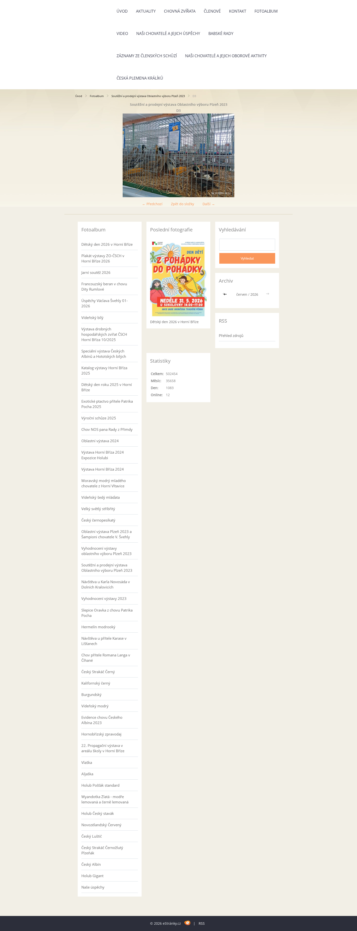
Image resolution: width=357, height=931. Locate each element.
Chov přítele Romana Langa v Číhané (105, 658)
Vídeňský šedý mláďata (100, 497)
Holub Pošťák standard (100, 785)
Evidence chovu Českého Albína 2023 (101, 720)
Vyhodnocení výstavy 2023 (104, 598)
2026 (254, 294)
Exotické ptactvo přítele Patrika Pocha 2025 (107, 404)
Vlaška (86, 762)
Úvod (122, 11)
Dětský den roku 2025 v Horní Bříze (106, 387)
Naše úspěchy (92, 887)
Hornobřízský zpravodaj (101, 734)
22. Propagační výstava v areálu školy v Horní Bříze (102, 748)
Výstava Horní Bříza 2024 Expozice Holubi (102, 455)
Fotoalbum (266, 11)
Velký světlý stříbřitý (98, 508)
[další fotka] (273, 155)
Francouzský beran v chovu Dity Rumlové (104, 286)
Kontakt (237, 11)
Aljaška (87, 773)
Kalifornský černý (95, 683)
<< (226, 294)
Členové (212, 11)
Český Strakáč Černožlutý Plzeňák (102, 850)
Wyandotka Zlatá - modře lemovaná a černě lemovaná (104, 799)
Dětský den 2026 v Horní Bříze (107, 244)
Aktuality (146, 11)
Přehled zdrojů (231, 335)
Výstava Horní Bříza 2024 (102, 469)
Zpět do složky (182, 204)
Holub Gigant (92, 875)
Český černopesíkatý (98, 520)
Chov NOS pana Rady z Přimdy (107, 429)
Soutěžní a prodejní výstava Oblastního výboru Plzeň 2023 (148, 96)
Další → (209, 204)
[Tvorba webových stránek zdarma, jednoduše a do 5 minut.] (187, 922)
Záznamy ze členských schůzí (147, 55)
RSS (202, 923)
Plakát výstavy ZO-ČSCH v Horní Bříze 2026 (102, 258)
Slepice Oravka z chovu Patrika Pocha (107, 613)
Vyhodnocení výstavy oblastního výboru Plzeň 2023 (106, 551)
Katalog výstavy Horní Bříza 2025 (104, 370)
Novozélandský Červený (101, 824)
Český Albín (91, 864)
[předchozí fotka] (83, 155)
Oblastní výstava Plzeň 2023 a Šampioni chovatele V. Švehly (106, 534)
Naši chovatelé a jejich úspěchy (168, 33)
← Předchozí (152, 204)
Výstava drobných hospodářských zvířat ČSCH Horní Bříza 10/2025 (104, 334)
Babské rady (220, 33)
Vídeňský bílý (92, 317)
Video (122, 33)
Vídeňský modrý (95, 705)
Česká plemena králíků (140, 78)
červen (241, 294)
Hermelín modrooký (98, 626)
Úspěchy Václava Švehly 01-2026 (104, 303)
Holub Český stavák (97, 813)
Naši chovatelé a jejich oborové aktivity (226, 55)
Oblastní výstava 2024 (100, 440)
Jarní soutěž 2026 (95, 272)
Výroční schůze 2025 (98, 418)
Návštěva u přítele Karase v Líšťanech (104, 641)
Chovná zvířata (180, 11)
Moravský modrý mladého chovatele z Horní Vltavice (103, 483)
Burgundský (91, 694)
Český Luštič (91, 836)
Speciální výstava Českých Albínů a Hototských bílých (103, 354)
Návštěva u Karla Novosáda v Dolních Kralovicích (105, 584)
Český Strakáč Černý (98, 671)
